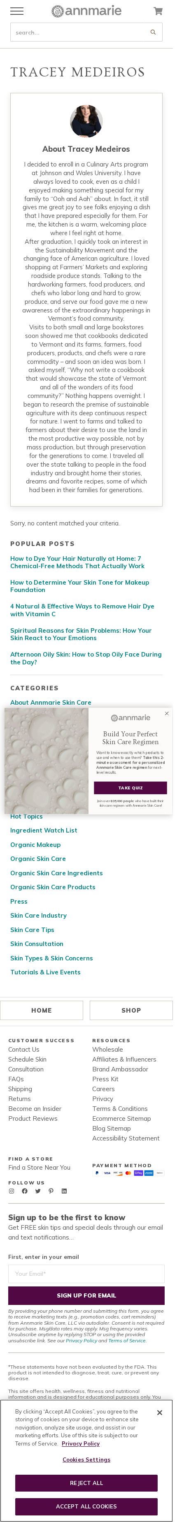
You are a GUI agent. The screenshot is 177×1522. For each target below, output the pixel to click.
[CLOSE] (160, 1413)
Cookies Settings (86, 1459)
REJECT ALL (86, 1483)
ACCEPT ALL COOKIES (86, 1506)
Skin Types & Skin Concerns (51, 958)
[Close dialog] (167, 713)
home (41, 1010)
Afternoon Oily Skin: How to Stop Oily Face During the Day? (86, 658)
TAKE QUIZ (130, 788)
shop (131, 1010)
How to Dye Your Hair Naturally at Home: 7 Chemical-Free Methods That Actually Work (77, 562)
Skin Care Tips (32, 930)
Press (19, 901)
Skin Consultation (36, 944)
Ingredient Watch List (43, 830)
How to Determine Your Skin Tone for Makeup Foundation (79, 586)
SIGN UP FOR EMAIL (86, 1295)
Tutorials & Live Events (45, 972)
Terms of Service (127, 1340)
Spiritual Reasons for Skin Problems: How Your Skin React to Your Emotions (81, 634)
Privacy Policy (81, 1340)
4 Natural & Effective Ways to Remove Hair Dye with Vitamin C (82, 610)
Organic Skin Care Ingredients (56, 873)
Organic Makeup (35, 845)
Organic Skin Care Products (52, 887)
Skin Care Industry (38, 915)
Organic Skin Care (38, 859)
